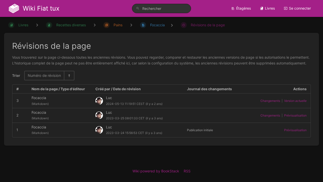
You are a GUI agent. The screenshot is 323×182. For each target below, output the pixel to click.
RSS (187, 171)
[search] (161, 8)
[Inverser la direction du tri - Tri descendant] (69, 75)
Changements (270, 101)
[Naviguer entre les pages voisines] (131, 25)
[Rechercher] (138, 8)
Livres (270, 8)
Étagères (243, 8)
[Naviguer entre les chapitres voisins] (94, 25)
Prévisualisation (295, 115)
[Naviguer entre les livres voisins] (37, 25)
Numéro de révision (44, 75)
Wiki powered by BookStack (155, 171)
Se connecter (300, 8)
